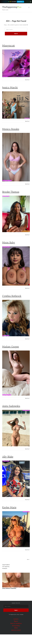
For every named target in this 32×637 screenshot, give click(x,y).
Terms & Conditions (16, 623)
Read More (27, 79)
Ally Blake (7, 456)
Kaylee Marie (9, 507)
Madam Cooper (10, 346)
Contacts (16, 619)
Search (16, 33)
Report (16, 621)
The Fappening (5, 566)
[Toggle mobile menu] (29, 7)
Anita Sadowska (11, 406)
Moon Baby (8, 242)
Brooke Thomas (10, 191)
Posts (18, 614)
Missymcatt (8, 45)
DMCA (16, 628)
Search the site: (16, 603)
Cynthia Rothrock (11, 295)
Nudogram (4, 568)
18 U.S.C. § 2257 (16, 630)
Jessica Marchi (10, 87)
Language (21, 614)
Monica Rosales (10, 129)
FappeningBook (6, 564)
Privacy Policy (16, 626)
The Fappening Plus (12, 614)
